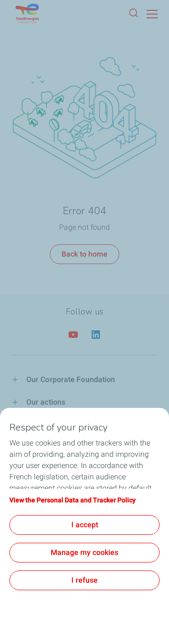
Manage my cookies (84, 552)
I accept (84, 524)
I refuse (84, 580)
